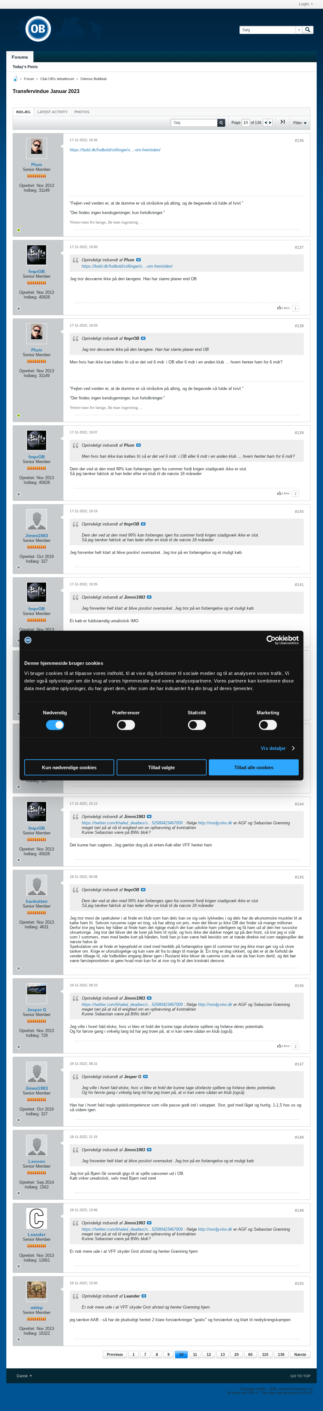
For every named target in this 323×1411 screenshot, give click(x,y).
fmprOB (36, 271)
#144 (299, 804)
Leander (36, 1234)
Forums (20, 57)
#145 (299, 877)
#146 (299, 986)
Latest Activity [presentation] (53, 112)
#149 (299, 1210)
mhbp (37, 1307)
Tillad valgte (161, 767)
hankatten (37, 901)
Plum (36, 164)
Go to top (300, 1376)
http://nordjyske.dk (215, 823)
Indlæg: (31, 190)
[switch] (126, 725)
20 (236, 1354)
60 (250, 1354)
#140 (299, 511)
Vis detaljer (273, 748)
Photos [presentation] (81, 112)
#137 (299, 247)
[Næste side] (270, 122)
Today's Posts (25, 67)
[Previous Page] (265, 122)
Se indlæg (138, 259)
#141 (299, 585)
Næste (300, 1354)
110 (265, 1354)
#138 (299, 326)
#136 (299, 140)
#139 (299, 433)
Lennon (36, 1161)
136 (281, 1354)
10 (181, 1354)
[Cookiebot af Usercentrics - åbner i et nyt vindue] (271, 640)
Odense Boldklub (93, 79)
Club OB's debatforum (57, 79)
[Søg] (308, 30)
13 (222, 1354)
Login (304, 4)
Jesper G (36, 1009)
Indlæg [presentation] (23, 112)
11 (195, 1354)
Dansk (23, 1376)
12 (209, 1354)
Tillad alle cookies (253, 767)
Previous (115, 1354)
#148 (299, 1137)
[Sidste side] (282, 124)
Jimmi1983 (36, 535)
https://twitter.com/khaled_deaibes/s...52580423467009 (132, 823)
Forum (29, 79)
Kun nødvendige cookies (69, 767)
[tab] (23, 111)
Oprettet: (27, 185)
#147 (299, 1064)
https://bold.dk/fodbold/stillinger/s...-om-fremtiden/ (115, 150)
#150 (299, 1283)
